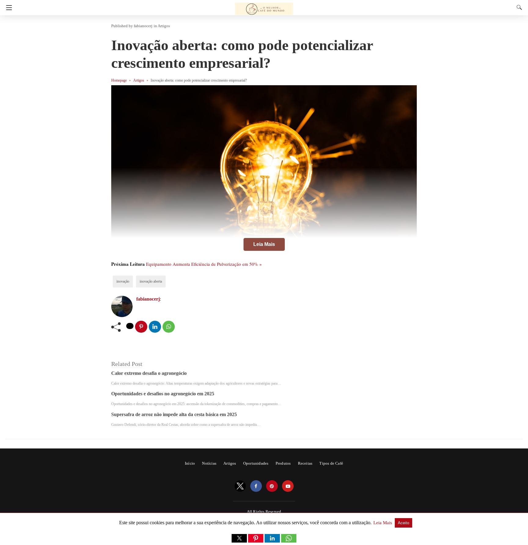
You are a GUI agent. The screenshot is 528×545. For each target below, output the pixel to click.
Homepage (119, 80)
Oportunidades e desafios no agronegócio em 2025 (162, 393)
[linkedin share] (155, 327)
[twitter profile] (240, 486)
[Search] (517, 7)
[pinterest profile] (272, 486)
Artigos (164, 26)
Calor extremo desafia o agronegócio (149, 373)
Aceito (403, 523)
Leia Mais (264, 244)
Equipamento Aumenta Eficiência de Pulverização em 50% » (204, 264)
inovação (122, 281)
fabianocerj (143, 26)
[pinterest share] (141, 327)
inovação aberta (151, 281)
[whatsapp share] (169, 327)
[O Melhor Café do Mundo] (264, 6)
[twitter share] (130, 326)
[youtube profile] (288, 486)
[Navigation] (7, 7)
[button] (239, 538)
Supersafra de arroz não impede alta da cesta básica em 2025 (174, 414)
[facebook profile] (256, 486)
